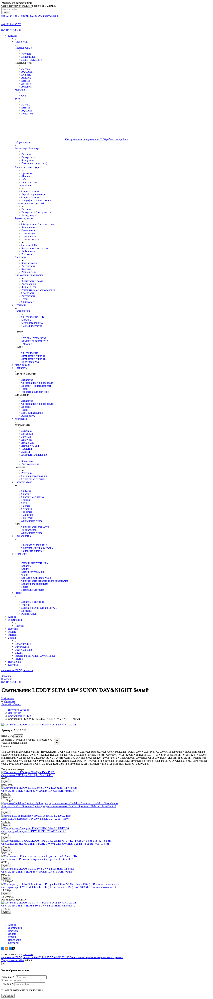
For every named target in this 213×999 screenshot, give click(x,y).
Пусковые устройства (33, 337)
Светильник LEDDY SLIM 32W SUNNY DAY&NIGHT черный (37, 790)
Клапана (26, 269)
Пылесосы (27, 517)
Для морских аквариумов (29, 275)
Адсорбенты (28, 415)
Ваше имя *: (8, 977)
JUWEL (25, 68)
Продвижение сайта (12, 960)
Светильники (22, 310)
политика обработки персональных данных (98, 957)
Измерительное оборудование (38, 290)
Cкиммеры (27, 301)
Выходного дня (30, 445)
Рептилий (26, 473)
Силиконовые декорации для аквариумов (44, 580)
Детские (26, 83)
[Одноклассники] (6, 948)
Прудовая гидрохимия (34, 544)
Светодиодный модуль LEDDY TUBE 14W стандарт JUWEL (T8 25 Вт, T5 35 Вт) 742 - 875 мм (55, 843)
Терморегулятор (30, 239)
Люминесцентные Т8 (33, 358)
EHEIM (25, 80)
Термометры (28, 233)
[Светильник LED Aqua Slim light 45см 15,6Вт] (28, 772)
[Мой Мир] (10, 948)
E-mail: (5, 980)
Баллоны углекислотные (35, 248)
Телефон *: (7, 984)
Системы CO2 (29, 245)
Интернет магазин (18, 709)
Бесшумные (28, 160)
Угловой (26, 53)
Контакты (13, 664)
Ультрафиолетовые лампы (36, 200)
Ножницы (27, 514)
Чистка (19, 658)
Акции (12, 616)
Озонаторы (27, 293)
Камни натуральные (32, 571)
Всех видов (27, 442)
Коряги (25, 568)
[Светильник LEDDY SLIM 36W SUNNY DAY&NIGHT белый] (38, 868)
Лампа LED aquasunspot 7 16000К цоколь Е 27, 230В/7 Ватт (35, 818)
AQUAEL (27, 71)
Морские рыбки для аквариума (39, 607)
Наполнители (29, 182)
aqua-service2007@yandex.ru (17, 670)
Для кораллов (29, 529)
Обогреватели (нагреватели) (37, 224)
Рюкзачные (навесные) (34, 163)
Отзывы (12, 634)
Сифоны (26, 491)
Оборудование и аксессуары (37, 547)
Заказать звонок (50, 15)
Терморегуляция (24, 218)
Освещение (14, 712)
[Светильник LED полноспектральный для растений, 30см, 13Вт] (39, 856)
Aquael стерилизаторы (34, 194)
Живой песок (28, 287)
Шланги (26, 176)
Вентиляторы (29, 230)
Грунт (24, 586)
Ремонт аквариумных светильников (35, 655)
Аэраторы (20, 257)
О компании (15, 619)
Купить (18, 736)
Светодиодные (29, 352)
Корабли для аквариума (34, 583)
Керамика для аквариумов (36, 577)
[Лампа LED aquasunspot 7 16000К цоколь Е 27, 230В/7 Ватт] (36, 815)
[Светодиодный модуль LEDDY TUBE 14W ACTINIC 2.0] (35, 828)
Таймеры (26, 343)
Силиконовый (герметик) (35, 526)
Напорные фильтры (32, 550)
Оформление (22, 646)
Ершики (26, 500)
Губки (24, 179)
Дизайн (19, 652)
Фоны (24, 574)
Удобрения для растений (35, 391)
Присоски (27, 173)
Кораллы (26, 565)
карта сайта (28, 954)
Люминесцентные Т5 (33, 355)
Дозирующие (28, 215)
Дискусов (26, 439)
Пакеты (25, 505)
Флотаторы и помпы (33, 281)
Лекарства (27, 379)
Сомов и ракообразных (34, 476)
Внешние (26, 154)
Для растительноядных (34, 454)
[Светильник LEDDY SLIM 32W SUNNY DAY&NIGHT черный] (39, 787)
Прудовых (27, 433)
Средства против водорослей (37, 382)
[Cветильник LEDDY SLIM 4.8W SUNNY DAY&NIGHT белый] (38, 902)
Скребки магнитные (32, 497)
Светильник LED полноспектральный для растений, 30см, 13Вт (37, 859)
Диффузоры (28, 251)
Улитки (25, 604)
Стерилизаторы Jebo (32, 197)
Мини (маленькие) (31, 59)
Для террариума (30, 361)
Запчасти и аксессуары (28, 167)
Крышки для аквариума (34, 340)
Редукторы (27, 254)
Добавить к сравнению (57, 741)
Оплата (12, 631)
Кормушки (27, 461)
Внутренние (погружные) (36, 212)
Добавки (26, 406)
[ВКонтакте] (2, 948)
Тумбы (18, 98)
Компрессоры (29, 263)
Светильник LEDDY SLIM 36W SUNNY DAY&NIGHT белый (37, 871)
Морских (26, 430)
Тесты (24, 299)
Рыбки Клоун (29, 613)
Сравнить (9, 701)
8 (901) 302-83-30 (31, 15)
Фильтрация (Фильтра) (27, 148)
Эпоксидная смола (31, 520)
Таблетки (26, 448)
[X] (13, 948)
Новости (19, 625)
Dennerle (26, 74)
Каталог (12, 35)
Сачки (24, 502)
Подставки (27, 113)
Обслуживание (23, 649)
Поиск (6, 12)
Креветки (26, 610)
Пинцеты (26, 511)
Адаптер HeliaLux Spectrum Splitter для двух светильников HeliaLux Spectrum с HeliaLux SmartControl (58, 806)
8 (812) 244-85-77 (11, 15)
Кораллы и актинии (32, 601)
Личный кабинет (11, 704)
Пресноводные (23, 47)
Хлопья (25, 451)
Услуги (12, 637)
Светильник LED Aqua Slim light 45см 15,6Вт (27, 775)
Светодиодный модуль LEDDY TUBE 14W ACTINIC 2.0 (33, 831)
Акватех (26, 77)
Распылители (28, 272)
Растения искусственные (35, 562)
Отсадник (26, 508)
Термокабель (28, 236)
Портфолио (14, 661)
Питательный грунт (32, 589)
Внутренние (28, 157)
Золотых (26, 436)
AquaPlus (26, 86)
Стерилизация (23, 185)
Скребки (26, 494)
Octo (23, 95)
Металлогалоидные (32, 322)
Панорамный (28, 56)
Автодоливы (28, 284)
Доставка (13, 628)
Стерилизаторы (30, 191)
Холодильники (29, 227)
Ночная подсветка (31, 325)
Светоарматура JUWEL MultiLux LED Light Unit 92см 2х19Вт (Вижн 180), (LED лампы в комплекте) (58, 887)
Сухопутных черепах (33, 479)
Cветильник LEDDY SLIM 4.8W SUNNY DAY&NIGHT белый (37, 905)
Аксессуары (28, 266)
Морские (20, 89)
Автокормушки (30, 464)
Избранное (7, 698)
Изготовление (23, 643)
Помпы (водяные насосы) (29, 203)
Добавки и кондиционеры (36, 385)
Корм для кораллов (32, 412)
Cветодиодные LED (32, 316)
